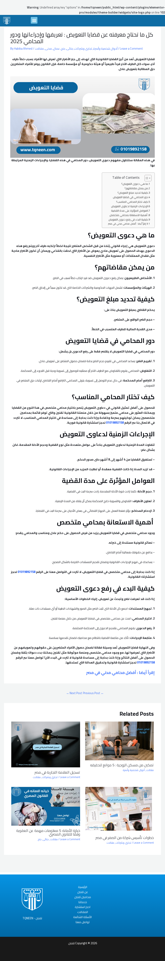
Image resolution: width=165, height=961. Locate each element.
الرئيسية (82, 887)
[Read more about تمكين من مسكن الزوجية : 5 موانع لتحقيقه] (119, 740)
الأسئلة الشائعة (82, 917)
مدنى (48, 48)
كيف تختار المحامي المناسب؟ (132, 202)
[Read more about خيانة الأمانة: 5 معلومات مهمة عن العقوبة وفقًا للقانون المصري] (45, 806)
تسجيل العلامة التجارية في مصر (57, 772)
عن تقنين (82, 892)
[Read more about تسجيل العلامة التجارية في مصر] (45, 744)
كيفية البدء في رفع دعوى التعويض (128, 219)
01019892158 (115, 422)
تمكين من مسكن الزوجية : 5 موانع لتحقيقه (122, 764)
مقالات (39, 48)
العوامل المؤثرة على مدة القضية (129, 211)
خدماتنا (82, 902)
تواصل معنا (82, 922)
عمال (56, 48)
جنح (63, 48)
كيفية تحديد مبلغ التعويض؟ (133, 193)
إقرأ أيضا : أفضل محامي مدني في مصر (127, 224)
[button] (34, 20)
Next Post (74, 693)
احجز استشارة (82, 907)
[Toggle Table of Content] (146, 178)
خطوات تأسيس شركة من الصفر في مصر (125, 837)
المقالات (82, 912)
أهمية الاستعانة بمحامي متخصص (128, 215)
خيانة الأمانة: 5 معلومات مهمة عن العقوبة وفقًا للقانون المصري (48, 832)
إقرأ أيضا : (120, 672)
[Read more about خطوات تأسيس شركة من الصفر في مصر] (119, 809)
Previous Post (93, 693)
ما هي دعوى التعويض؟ (134, 184)
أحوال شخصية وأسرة (105, 48)
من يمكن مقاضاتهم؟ (136, 188)
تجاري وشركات (83, 48)
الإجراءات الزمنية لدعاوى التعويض (129, 206)
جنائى (69, 48)
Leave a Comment (131, 48)
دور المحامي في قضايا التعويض (130, 197)
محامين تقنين (82, 897)
